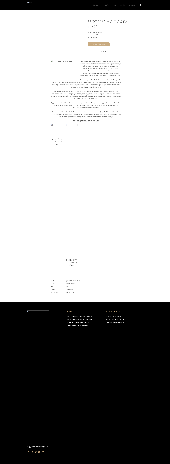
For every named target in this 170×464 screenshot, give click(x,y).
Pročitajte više (59, 153)
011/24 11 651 (116, 316)
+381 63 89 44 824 (118, 319)
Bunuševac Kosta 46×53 (71, 262)
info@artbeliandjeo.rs (117, 322)
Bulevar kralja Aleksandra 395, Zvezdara (79, 319)
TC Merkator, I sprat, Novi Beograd (78, 322)
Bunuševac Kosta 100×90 (57, 142)
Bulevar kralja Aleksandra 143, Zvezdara (79, 316)
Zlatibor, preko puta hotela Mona (77, 325)
